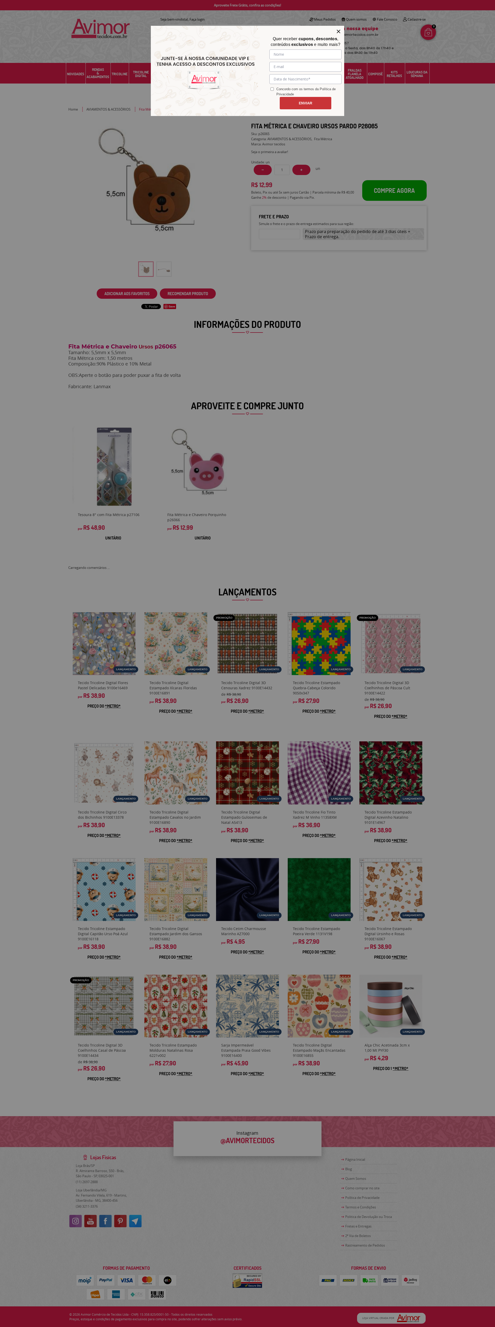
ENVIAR (305, 103)
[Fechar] (338, 31)
